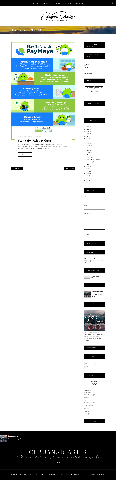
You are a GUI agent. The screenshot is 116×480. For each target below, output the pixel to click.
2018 (87, 169)
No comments (38, 136)
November (90, 143)
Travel (87, 411)
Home (14, 30)
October (89, 145)
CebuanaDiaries (98, 291)
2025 (87, 129)
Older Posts (70, 168)
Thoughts (67, 3)
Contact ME (79, 3)
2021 (87, 138)
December (90, 141)
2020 (87, 164)
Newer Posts (17, 168)
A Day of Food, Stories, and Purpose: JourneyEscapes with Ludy (94, 261)
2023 (87, 134)
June (88, 152)
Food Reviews (46, 3)
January (89, 162)
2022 (87, 136)
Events (35, 3)
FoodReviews (89, 406)
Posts (88, 363)
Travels (57, 3)
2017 (87, 171)
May (88, 155)
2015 (87, 176)
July (88, 150)
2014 (87, 178)
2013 (87, 180)
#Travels (87, 397)
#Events (87, 392)
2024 (87, 131)
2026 (87, 127)
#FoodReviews (89, 395)
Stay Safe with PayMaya (34, 140)
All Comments (90, 367)
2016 (87, 173)
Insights (93, 94)
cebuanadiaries (58, 452)
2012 (87, 183)
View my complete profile (15, 439)
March (89, 157)
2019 (87, 166)
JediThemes (101, 474)
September (90, 148)
